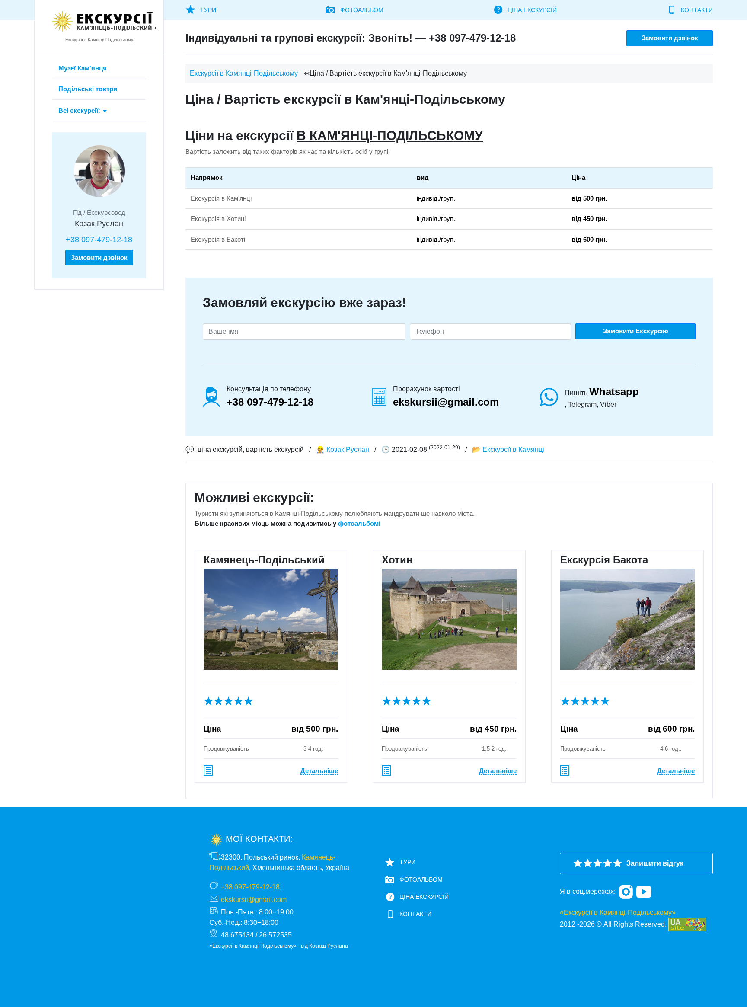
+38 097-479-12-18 (99, 239)
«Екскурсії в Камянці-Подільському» (618, 912)
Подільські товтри (87, 89)
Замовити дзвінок (99, 257)
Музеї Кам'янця (82, 68)
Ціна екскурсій (532, 9)
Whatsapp (614, 391)
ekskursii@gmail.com (446, 402)
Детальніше (319, 770)
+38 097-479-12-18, (251, 887)
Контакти (697, 9)
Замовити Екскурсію (635, 331)
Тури (208, 9)
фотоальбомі (359, 523)
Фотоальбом (361, 9)
